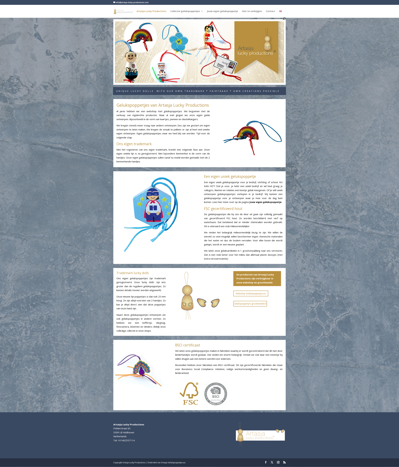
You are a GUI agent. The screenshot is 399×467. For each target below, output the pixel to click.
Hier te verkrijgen (252, 11)
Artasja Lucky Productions (151, 11)
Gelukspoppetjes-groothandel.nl (250, 303)
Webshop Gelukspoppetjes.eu (251, 293)
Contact (270, 11)
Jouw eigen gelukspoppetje (222, 11)
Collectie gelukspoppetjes (185, 11)
